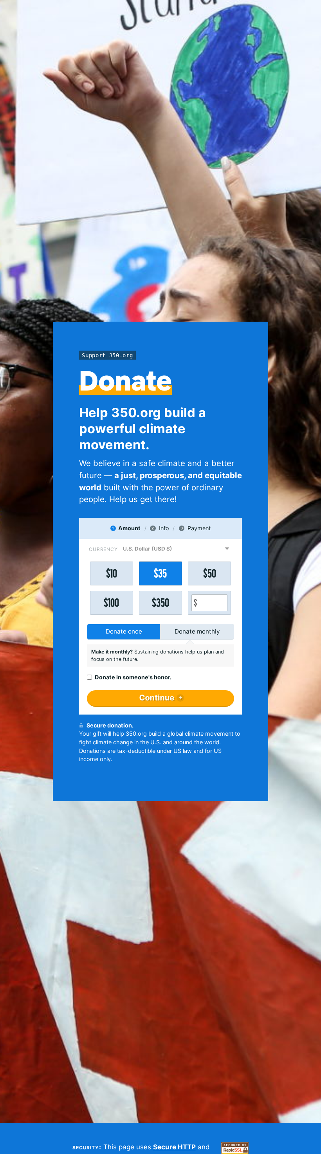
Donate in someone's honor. (133, 677)
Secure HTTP (174, 1147)
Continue (157, 697)
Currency (103, 549)
